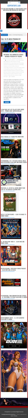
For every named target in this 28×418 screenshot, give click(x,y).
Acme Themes (14, 415)
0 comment (12, 76)
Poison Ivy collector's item (15, 67)
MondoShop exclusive (8, 63)
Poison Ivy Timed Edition (9, 75)
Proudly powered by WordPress (8, 414)
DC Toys (6, 42)
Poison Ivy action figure (9, 66)
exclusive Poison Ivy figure (14, 61)
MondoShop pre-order (19, 63)
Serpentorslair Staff (17, 58)
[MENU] (1, 31)
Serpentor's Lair (14, 5)
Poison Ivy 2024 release (8, 64)
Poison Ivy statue (18, 73)
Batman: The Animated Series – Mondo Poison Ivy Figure (13, 55)
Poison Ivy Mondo (11, 72)
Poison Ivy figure (13, 69)
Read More (7, 102)
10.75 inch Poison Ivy (10, 60)
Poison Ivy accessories (18, 64)
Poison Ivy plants (10, 73)
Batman (2, 42)
